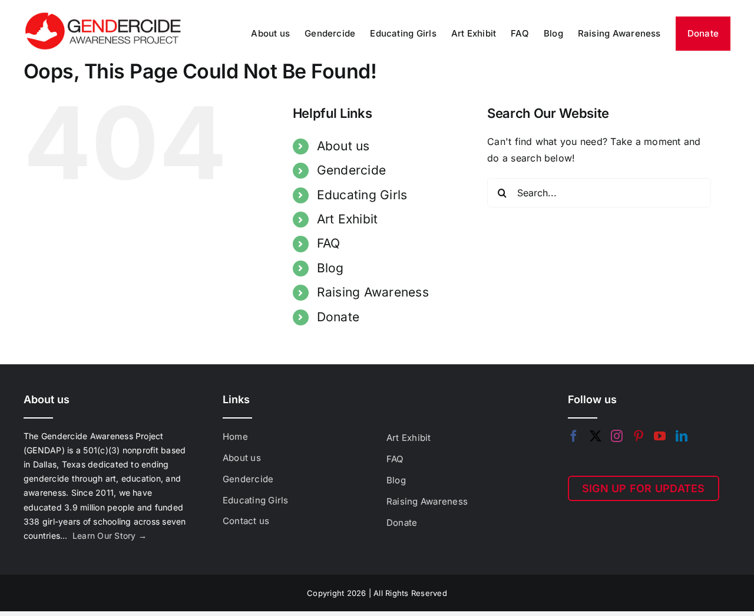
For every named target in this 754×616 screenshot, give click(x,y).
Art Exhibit (347, 219)
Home (235, 436)
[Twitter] (595, 436)
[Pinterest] (638, 436)
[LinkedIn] (681, 436)
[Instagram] (617, 436)
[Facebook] (574, 436)
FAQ (328, 243)
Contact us (246, 520)
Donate (338, 316)
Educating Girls (362, 194)
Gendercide (351, 170)
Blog (330, 268)
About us (343, 146)
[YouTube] (660, 436)
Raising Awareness (373, 292)
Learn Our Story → (109, 536)
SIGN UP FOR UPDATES (643, 488)
